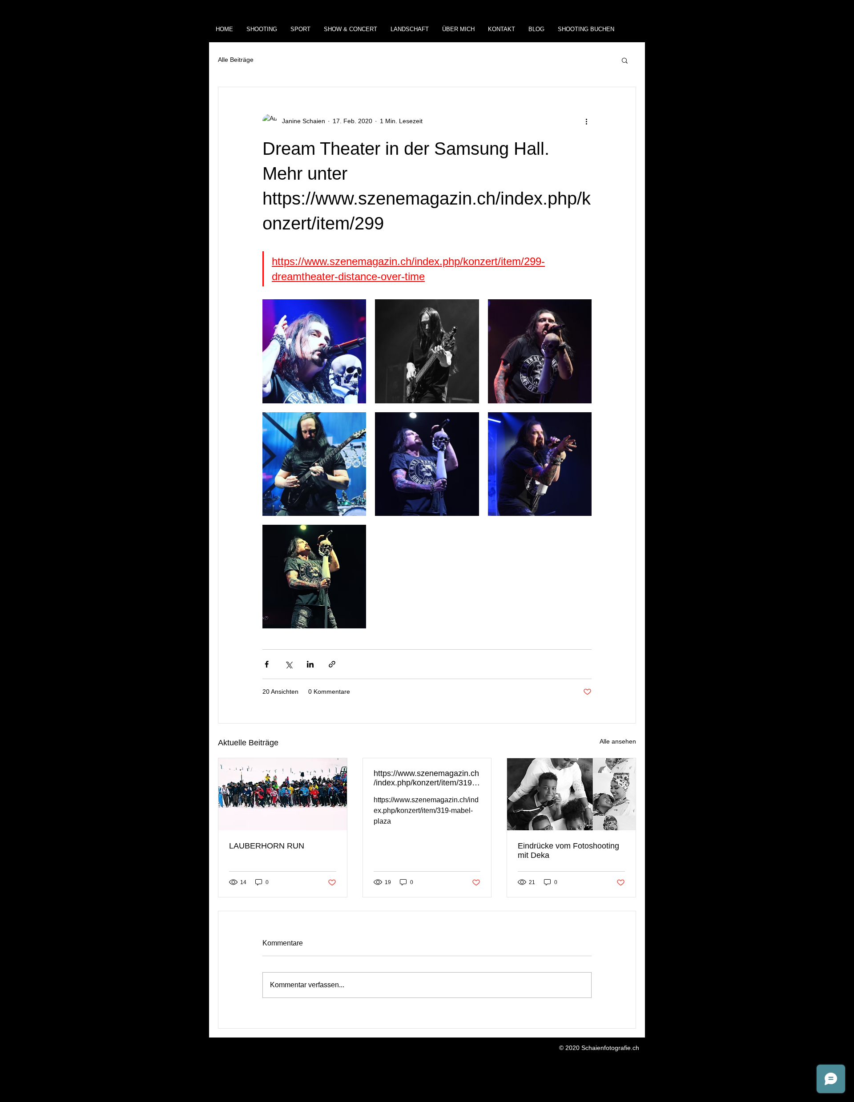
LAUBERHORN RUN (266, 845)
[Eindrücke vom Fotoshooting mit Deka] (571, 794)
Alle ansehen (618, 741)
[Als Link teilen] (332, 664)
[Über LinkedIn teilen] (310, 664)
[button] (624, 60)
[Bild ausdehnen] (314, 351)
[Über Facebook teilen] (266, 664)
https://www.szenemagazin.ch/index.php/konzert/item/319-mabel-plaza (426, 778)
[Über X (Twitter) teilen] (288, 664)
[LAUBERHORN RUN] (282, 794)
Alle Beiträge (236, 59)
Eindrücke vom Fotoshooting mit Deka (568, 850)
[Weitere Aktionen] (586, 121)
